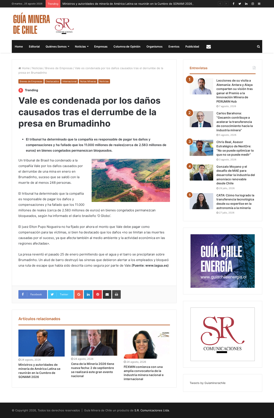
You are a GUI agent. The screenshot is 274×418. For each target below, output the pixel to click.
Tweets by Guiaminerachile (208, 383)
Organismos (154, 46)
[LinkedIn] (246, 3)
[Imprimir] (116, 294)
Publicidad (192, 46)
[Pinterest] (97, 294)
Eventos (173, 46)
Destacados (52, 81)
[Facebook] (233, 3)
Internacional (70, 81)
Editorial (34, 46)
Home (19, 46)
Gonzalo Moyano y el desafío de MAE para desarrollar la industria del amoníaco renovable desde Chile (235, 175)
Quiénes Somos (56, 46)
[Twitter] (240, 3)
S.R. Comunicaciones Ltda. (152, 410)
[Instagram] (252, 3)
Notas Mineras (88, 81)
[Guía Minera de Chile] (43, 24)
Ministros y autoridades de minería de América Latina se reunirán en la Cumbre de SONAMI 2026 (127, 3)
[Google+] (78, 294)
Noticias (80, 46)
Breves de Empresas (59, 68)
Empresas (100, 46)
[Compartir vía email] (107, 294)
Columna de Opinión (126, 46)
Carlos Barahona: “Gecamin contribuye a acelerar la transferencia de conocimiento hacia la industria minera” (234, 121)
